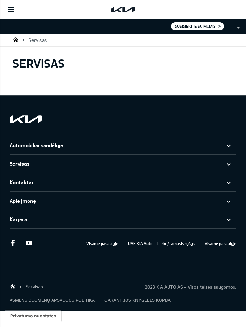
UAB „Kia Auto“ (15, 39)
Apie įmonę (23, 201)
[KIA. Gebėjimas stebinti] (26, 119)
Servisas (38, 40)
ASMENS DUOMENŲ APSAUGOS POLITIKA (52, 300)
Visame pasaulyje (102, 243)
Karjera (18, 219)
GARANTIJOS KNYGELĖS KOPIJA (137, 300)
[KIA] (123, 9)
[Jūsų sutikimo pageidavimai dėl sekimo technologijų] (33, 316)
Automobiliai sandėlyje (36, 145)
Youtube (29, 243)
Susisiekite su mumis (195, 26)
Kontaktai (21, 182)
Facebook (13, 243)
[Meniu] (11, 9)
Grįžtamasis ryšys (178, 243)
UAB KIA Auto (140, 243)
